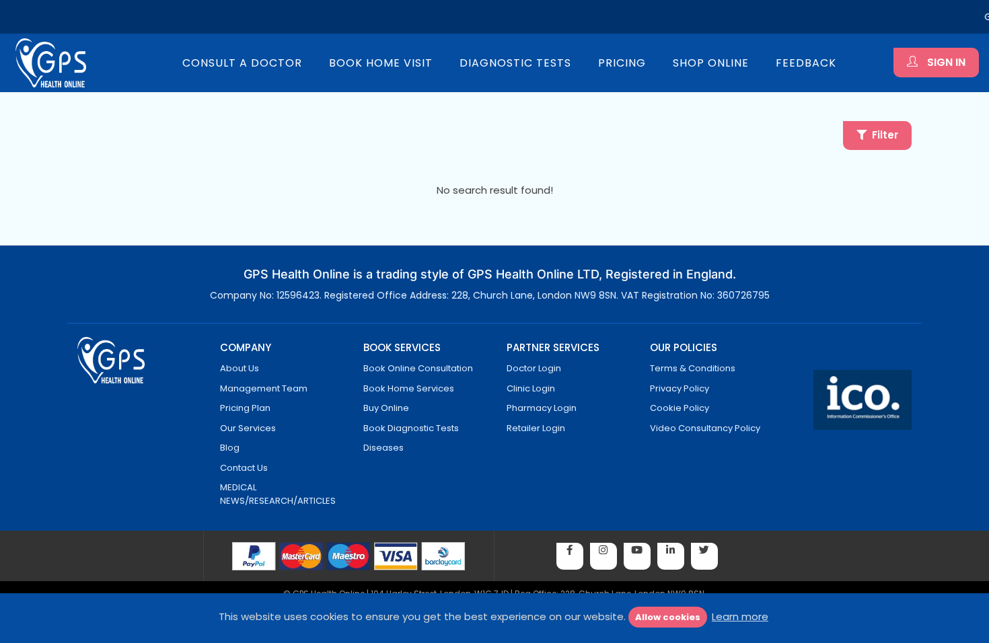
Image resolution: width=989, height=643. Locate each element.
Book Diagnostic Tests (411, 428)
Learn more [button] (740, 616)
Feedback (806, 63)
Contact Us (244, 467)
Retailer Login (536, 428)
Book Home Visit (381, 63)
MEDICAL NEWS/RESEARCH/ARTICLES (278, 494)
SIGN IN (944, 62)
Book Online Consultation (418, 368)
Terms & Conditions (692, 368)
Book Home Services (408, 388)
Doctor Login (534, 368)
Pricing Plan (245, 408)
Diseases (383, 447)
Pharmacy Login (542, 408)
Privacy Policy (679, 388)
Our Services (248, 428)
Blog (230, 447)
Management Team (263, 388)
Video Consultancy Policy (705, 428)
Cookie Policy (679, 408)
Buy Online (386, 408)
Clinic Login (531, 388)
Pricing (622, 63)
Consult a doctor (242, 63)
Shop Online (711, 63)
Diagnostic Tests (515, 63)
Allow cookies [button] (667, 617)
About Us (239, 368)
